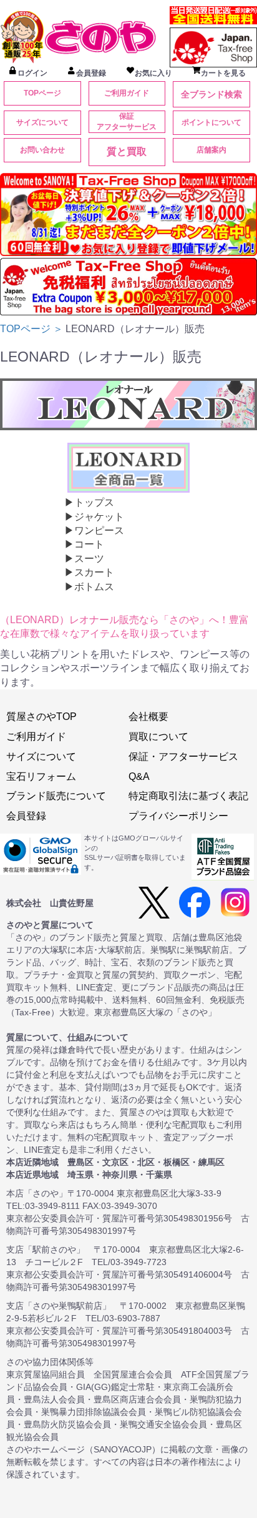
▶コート (84, 544)
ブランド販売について (56, 796)
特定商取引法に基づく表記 (188, 796)
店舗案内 (211, 149)
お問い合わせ (42, 149)
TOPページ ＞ (32, 328)
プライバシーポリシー (178, 816)
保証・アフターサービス (183, 756)
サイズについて (42, 122)
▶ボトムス (89, 586)
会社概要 (148, 716)
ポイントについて (211, 122)
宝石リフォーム (41, 776)
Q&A (139, 776)
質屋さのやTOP (41, 716)
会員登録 (26, 816)
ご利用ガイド (126, 93)
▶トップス (89, 502)
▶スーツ (84, 558)
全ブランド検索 (211, 94)
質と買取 (127, 151)
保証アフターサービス (127, 121)
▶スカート (89, 572)
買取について (158, 736)
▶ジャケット (94, 516)
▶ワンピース (94, 530)
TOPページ (42, 93)
